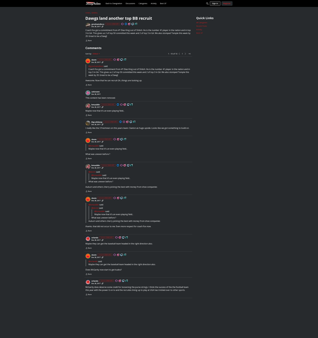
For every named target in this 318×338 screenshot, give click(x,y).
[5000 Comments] (121, 60)
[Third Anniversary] (120, 237)
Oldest (96, 54)
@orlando (93, 261)
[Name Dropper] (122, 24)
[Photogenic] (125, 24)
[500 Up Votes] (134, 122)
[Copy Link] (102, 26)
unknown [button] (95, 92)
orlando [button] (94, 238)
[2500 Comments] (132, 24)
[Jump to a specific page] (189, 54)
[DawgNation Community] (93, 3)
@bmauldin (93, 145)
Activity (199, 29)
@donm (92, 171)
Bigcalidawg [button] (96, 122)
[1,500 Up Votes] (126, 237)
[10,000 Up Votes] (125, 60)
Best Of (199, 33)
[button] (87, 25)
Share (88, 40)
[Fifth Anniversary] (129, 24)
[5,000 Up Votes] (136, 24)
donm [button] (94, 60)
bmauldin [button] (95, 105)
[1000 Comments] (130, 122)
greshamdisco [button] (97, 24)
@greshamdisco (95, 66)
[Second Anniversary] (118, 60)
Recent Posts (201, 26)
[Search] (207, 3)
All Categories (201, 22)
